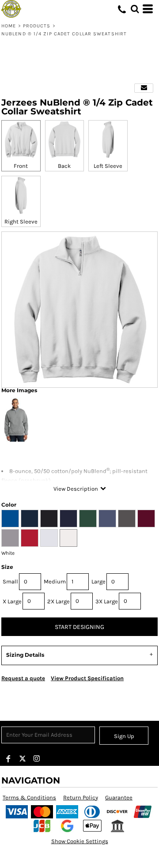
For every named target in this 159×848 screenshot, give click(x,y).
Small (10, 581)
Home (8, 26)
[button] (134, 8)
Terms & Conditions (29, 797)
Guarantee (118, 797)
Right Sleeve (21, 221)
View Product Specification (87, 678)
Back (64, 166)
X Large (12, 601)
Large (98, 581)
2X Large (58, 601)
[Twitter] (22, 759)
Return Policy (80, 797)
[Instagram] (36, 759)
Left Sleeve (108, 166)
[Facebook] (8, 759)
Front (21, 166)
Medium (55, 581)
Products (37, 26)
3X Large (106, 601)
